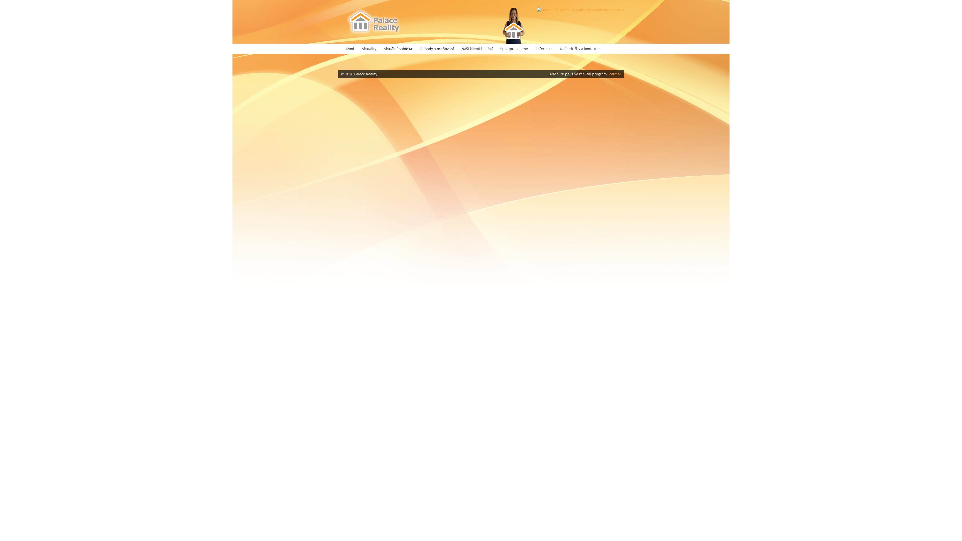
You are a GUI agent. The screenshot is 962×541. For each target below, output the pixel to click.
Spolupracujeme (514, 48)
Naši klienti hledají (477, 48)
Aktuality (369, 48)
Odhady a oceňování (437, 48)
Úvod (350, 48)
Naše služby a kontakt (578, 48)
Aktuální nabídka (398, 48)
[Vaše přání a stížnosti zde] (580, 10)
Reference (543, 48)
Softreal (614, 74)
